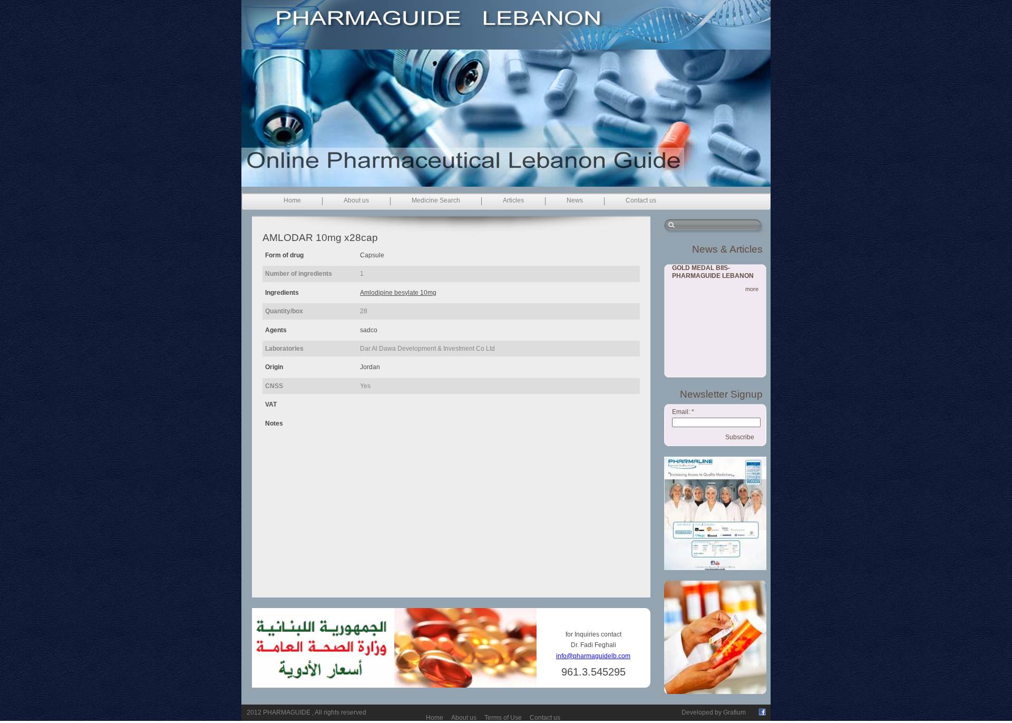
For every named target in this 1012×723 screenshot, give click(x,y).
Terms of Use (503, 717)
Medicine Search (436, 200)
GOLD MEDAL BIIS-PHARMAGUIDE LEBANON (713, 271)
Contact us (641, 200)
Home (292, 200)
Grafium (734, 712)
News (575, 200)
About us (356, 200)
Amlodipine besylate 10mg (398, 292)
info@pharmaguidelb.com (593, 656)
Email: (683, 412)
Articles (513, 200)
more (751, 289)
